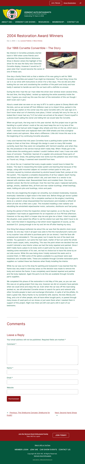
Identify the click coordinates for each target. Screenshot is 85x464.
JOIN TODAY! (60, 435)
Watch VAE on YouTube (42, 445)
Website (10, 388)
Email (10, 378)
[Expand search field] (80, 3)
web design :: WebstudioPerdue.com (42, 459)
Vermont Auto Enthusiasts (37, 12)
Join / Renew (55, 3)
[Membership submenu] (64, 21)
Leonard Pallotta (25, 41)
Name (10, 368)
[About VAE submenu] (12, 21)
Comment (11, 344)
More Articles (37, 41)
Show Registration (70, 3)
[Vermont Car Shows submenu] (36, 21)
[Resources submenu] (50, 21)
